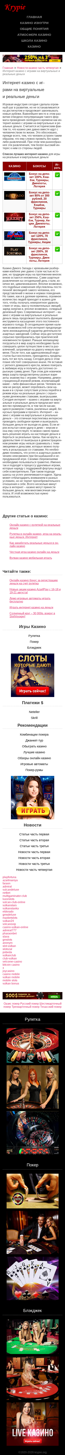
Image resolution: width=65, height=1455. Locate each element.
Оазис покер (12, 1003)
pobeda (7, 952)
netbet (6, 892)
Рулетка (34, 636)
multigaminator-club (15, 895)
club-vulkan (10, 958)
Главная (34, 17)
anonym (7, 942)
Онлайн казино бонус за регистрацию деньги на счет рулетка (34, 582)
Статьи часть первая (34, 834)
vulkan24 (8, 920)
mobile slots (10, 980)
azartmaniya (10, 880)
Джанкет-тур (34, 740)
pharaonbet (10, 933)
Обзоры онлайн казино (34, 758)
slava (6, 936)
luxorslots (8, 899)
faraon (6, 883)
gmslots (7, 939)
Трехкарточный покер (26, 1006)
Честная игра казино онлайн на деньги (34, 552)
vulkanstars (10, 905)
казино (34, 46)
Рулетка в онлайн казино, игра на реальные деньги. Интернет (36, 535)
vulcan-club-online (14, 902)
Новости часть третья (34, 864)
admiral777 (9, 930)
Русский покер (29, 1003)
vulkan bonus (11, 983)
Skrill (34, 718)
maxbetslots (10, 917)
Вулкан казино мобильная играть (31, 557)
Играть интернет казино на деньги (31, 607)
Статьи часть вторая (34, 840)
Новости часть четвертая (34, 869)
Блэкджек (34, 647)
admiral (7, 886)
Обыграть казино (34, 746)
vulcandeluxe (11, 889)
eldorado (8, 911)
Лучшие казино (34, 752)
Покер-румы (34, 770)
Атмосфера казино (34, 34)
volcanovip (9, 924)
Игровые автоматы (34, 764)
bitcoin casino (11, 964)
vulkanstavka (11, 908)
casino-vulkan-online (15, 927)
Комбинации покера (34, 734)
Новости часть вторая (34, 858)
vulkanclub (9, 955)
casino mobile (11, 974)
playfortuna (9, 877)
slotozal (7, 949)
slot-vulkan (9, 945)
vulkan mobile (11, 977)
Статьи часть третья (34, 846)
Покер (34, 641)
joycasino (8, 970)
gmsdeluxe (9, 914)
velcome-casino (12, 961)
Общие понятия (34, 29)
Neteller (34, 712)
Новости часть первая (34, 852)
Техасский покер (51, 1006)
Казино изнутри (34, 23)
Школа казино (34, 40)
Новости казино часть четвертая (38, 67)
